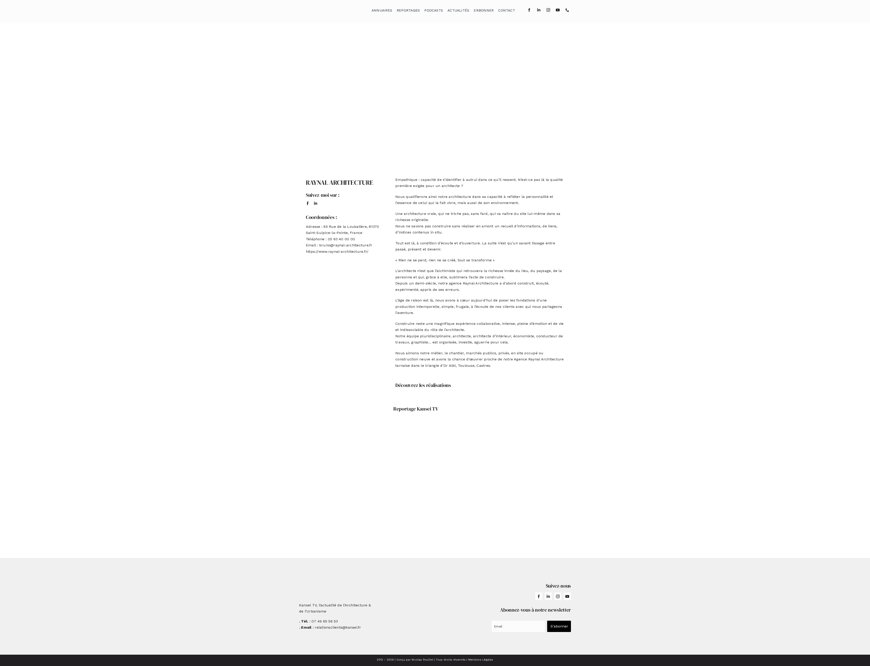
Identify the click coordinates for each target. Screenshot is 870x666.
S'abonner (559, 626)
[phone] (567, 10)
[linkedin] (538, 10)
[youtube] (557, 10)
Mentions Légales (480, 659)
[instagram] (548, 10)
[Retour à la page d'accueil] (322, 9)
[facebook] (529, 10)
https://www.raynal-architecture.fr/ (337, 251)
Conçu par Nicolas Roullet (414, 659)
